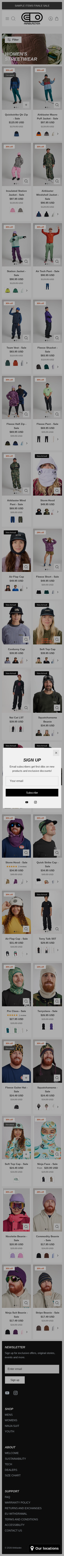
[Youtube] (26, 802)
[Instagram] (35, 802)
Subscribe (32, 792)
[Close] (56, 753)
